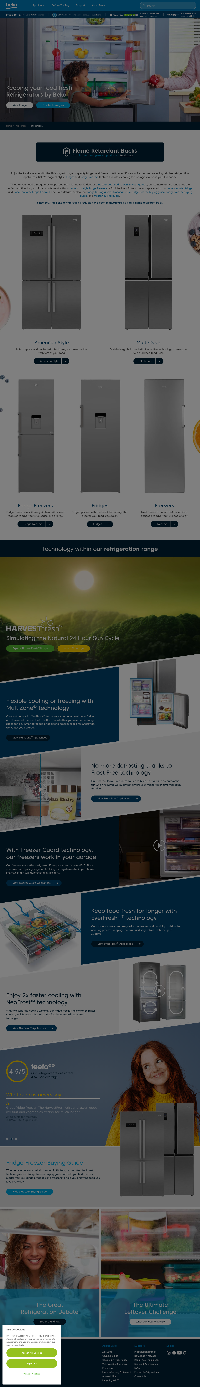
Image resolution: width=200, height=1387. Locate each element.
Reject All (32, 1363)
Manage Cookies (31, 1374)
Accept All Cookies (32, 1353)
